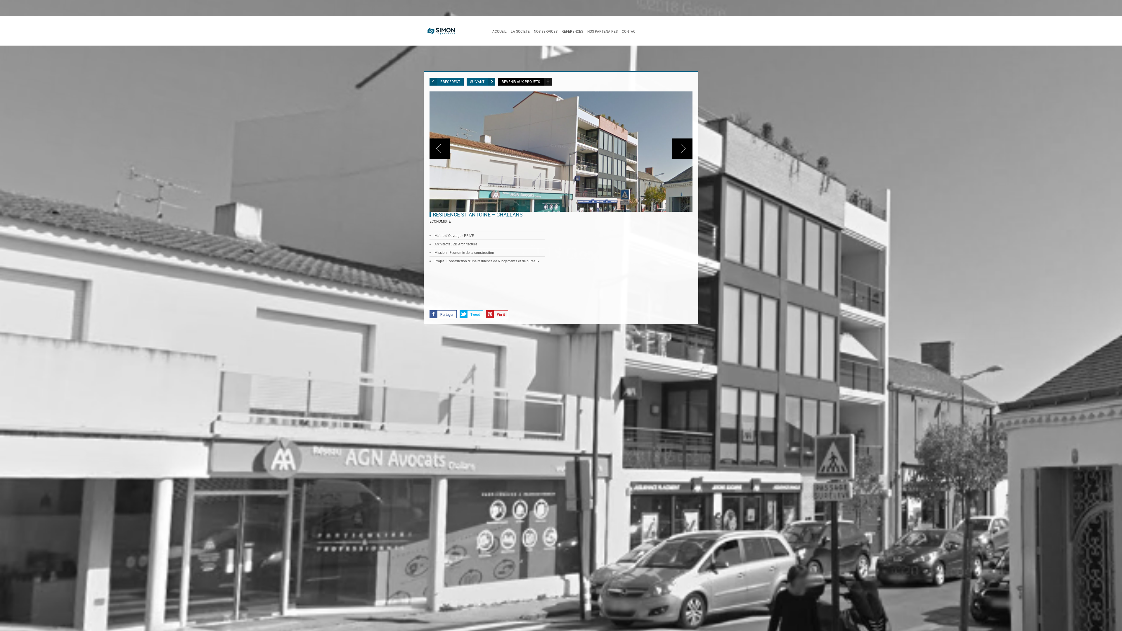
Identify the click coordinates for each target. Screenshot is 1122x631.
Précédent (450, 81)
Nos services (545, 31)
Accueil (499, 31)
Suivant (477, 81)
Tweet (475, 320)
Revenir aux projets (521, 81)
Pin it (501, 320)
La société (520, 31)
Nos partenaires (602, 31)
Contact (630, 31)
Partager (446, 320)
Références (572, 31)
